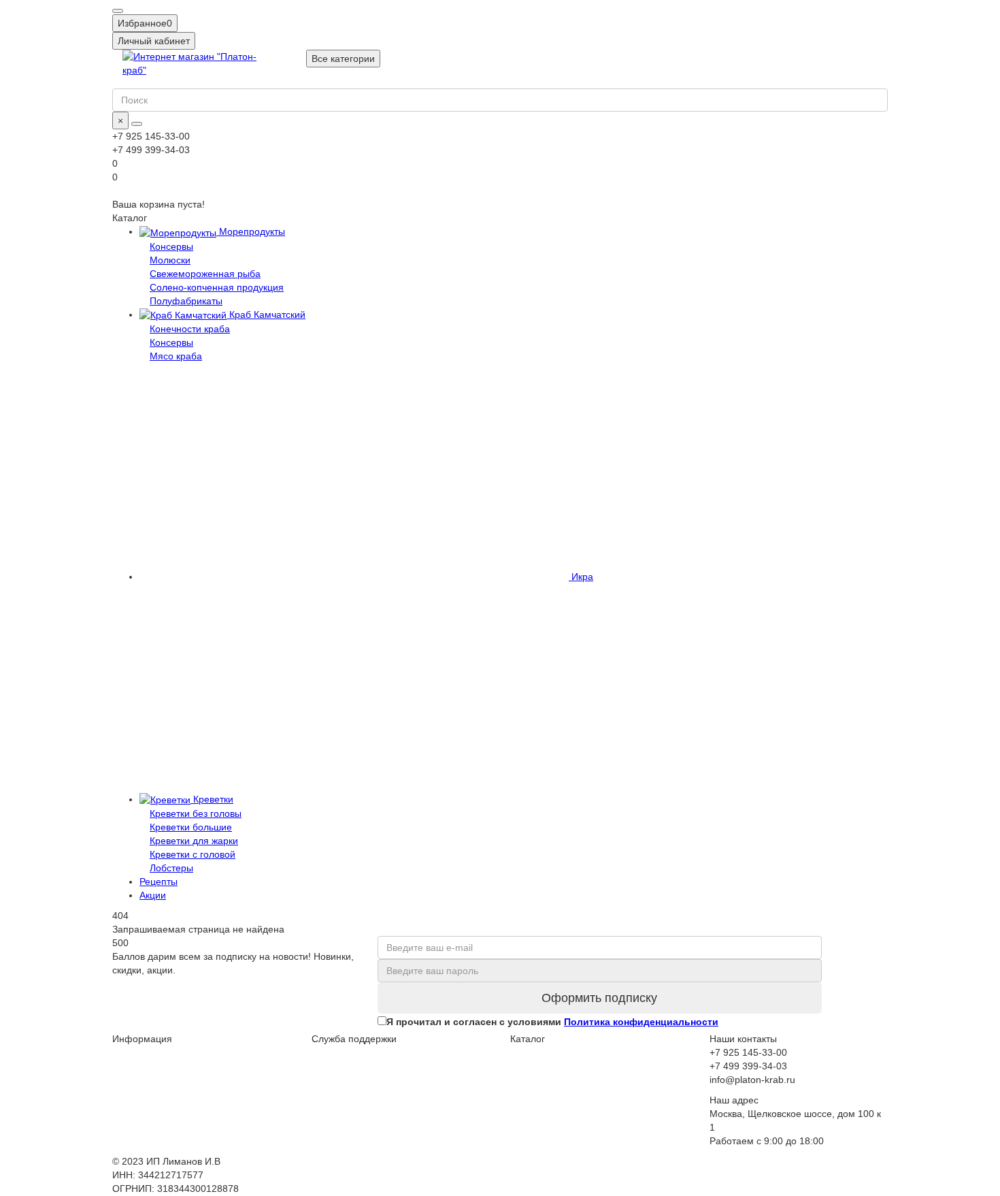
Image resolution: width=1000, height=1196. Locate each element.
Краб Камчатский (266, 314)
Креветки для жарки (194, 840)
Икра (581, 576)
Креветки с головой (192, 854)
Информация (142, 1038)
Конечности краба (190, 328)
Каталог (527, 1038)
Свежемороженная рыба (205, 273)
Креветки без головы (195, 813)
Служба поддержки (354, 1038)
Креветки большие (191, 827)
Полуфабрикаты (186, 300)
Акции (152, 895)
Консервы (171, 246)
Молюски (170, 260)
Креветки (211, 799)
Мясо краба (176, 356)
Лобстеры (171, 867)
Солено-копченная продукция (217, 287)
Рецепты (158, 881)
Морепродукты (250, 231)
